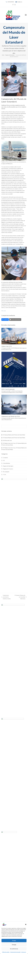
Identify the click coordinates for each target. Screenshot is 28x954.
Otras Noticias (6, 463)
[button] (26, 924)
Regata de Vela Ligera (8, 466)
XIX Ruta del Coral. (7, 440)
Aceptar (14, 940)
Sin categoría (6, 471)
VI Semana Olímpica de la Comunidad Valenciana (19, 597)
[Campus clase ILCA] (14, 336)
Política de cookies (6, 952)
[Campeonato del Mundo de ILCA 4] (14, 404)
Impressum (23, 952)
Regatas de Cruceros (8, 468)
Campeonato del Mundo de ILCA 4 (10, 416)
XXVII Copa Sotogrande (8, 389)
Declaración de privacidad (15, 952)
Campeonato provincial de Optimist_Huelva (6, 597)
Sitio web (3, 310)
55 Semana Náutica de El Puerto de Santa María (14, 434)
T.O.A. (4, 474)
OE (4, 460)
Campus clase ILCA (6, 346)
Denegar (14, 944)
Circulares (5, 457)
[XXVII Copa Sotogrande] (14, 369)
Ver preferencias (14, 948)
